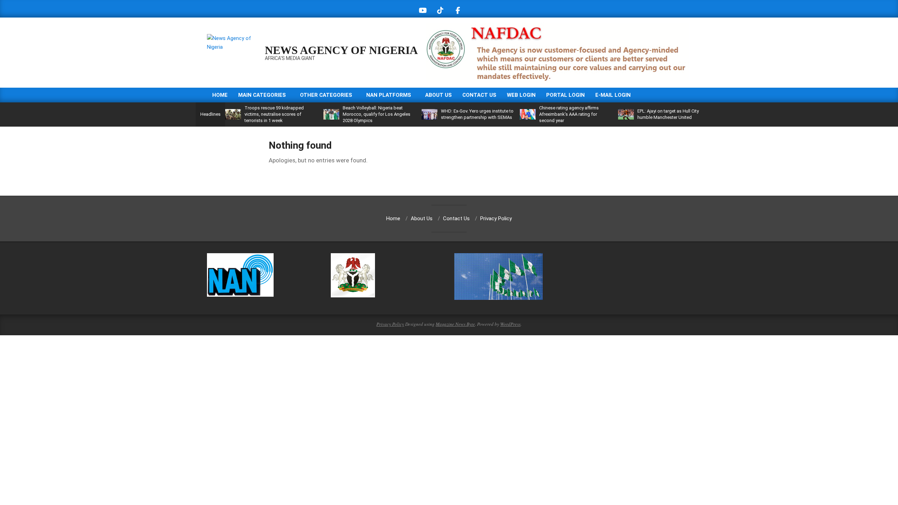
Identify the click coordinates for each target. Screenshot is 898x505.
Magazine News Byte (455, 324)
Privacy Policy (390, 324)
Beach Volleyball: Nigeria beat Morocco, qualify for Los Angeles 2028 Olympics (376, 114)
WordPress (510, 324)
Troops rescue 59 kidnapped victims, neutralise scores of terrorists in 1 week (274, 114)
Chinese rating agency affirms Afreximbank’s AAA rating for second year (569, 114)
